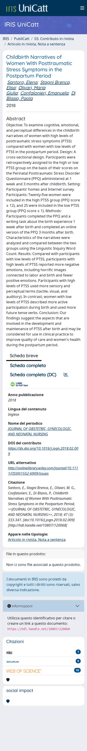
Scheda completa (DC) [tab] (33, 374)
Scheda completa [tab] (28, 365)
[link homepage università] (27, 8)
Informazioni (21, 606)
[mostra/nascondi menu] (82, 8)
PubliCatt (21, 38)
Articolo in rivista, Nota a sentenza (36, 44)
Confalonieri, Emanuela (44, 93)
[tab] (66, 374)
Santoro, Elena (22, 82)
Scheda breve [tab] (24, 355)
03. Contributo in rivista (54, 38)
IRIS (6, 38)
